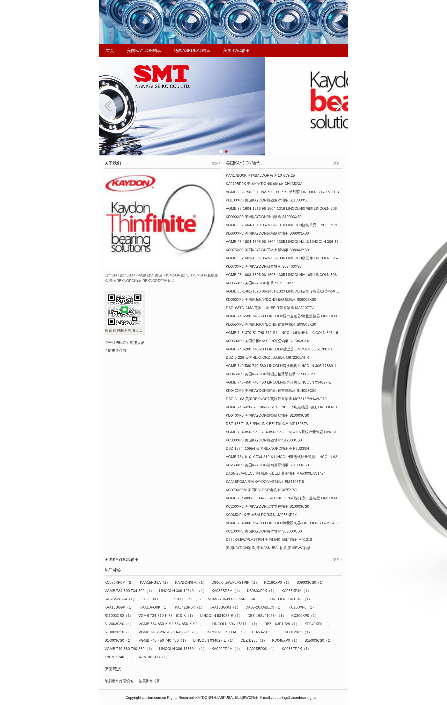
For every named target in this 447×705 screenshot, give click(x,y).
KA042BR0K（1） (189, 607)
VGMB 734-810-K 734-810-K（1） (166, 615)
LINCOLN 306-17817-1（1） (235, 624)
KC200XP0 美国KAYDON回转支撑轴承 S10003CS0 (267, 506)
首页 (110, 50)
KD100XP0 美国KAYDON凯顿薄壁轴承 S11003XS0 (267, 200)
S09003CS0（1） (310, 582)
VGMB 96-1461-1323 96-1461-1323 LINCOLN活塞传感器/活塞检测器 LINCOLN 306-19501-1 (302, 291)
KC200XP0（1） (155, 599)
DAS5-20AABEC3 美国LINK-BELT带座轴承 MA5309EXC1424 (276, 473)
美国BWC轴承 (236, 50)
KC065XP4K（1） (296, 591)
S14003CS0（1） (119, 640)
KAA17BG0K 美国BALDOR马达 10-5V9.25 (260, 175)
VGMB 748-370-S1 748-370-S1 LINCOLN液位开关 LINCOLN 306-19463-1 (287, 333)
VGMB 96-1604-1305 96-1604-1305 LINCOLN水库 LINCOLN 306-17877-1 (287, 241)
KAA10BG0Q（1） (154, 657)
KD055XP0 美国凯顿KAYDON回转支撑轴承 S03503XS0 (271, 324)
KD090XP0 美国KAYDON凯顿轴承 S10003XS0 (264, 217)
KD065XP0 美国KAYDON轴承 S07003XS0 (260, 283)
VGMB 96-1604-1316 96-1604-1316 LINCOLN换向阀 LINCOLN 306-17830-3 (289, 208)
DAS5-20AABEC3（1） (264, 607)
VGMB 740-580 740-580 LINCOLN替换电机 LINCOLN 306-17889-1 (281, 366)
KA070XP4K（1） (119, 657)
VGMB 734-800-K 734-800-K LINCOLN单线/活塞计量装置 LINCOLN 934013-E (290, 498)
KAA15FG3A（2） (155, 582)
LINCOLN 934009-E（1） (226, 632)
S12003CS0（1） (119, 624)
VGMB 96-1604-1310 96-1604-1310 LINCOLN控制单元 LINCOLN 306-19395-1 (290, 225)
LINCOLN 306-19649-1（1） (182, 591)
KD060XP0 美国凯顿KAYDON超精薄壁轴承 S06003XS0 (271, 299)
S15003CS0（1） (318, 640)
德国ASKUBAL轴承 (192, 50)
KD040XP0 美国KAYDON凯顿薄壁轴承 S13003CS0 (267, 415)
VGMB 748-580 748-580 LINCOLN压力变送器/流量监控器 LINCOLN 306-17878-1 (292, 316)
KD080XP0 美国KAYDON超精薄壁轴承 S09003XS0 (267, 233)
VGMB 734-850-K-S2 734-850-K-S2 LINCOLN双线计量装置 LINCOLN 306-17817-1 (294, 432)
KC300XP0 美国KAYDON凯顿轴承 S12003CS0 (264, 440)
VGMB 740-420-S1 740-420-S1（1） (169, 632)
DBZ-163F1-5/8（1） (281, 624)
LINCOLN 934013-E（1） (291, 599)
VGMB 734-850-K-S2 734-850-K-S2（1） (173, 624)
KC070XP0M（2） (120, 582)
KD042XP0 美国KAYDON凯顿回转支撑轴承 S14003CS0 (271, 390)
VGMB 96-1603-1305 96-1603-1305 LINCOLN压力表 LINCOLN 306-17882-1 (289, 275)
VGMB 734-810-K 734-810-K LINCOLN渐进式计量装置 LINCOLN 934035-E (287, 457)
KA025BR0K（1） (262, 649)
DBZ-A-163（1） (266, 632)
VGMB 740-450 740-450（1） (163, 640)
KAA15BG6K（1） (120, 607)
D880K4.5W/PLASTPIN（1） (235, 582)
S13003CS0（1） (119, 632)
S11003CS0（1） (119, 615)
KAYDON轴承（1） (190, 582)
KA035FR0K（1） (296, 649)
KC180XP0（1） (277, 582)
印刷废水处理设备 (119, 681)
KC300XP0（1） (304, 615)
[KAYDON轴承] (223, 106)
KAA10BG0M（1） (225, 607)
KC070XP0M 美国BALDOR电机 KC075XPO (261, 490)
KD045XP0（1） (285, 640)
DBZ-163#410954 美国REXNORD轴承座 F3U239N (267, 448)
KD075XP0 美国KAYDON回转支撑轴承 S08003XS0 (267, 250)
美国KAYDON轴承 (144, 50)
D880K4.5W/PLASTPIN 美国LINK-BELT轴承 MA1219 (269, 539)
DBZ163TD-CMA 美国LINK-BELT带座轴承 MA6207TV (270, 308)
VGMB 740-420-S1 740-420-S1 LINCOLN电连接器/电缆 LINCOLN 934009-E (288, 407)
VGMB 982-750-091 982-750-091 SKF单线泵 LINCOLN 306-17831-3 (282, 192)
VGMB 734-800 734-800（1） (129, 591)
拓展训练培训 (149, 681)
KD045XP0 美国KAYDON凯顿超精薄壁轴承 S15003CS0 (271, 374)
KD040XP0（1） (318, 624)
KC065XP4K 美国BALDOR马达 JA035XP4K (261, 515)
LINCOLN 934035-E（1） (221, 615)
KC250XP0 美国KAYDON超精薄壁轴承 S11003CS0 (267, 465)
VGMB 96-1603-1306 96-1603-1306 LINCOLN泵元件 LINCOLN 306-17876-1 (289, 258)
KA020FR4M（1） (227, 649)
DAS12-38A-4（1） (120, 599)
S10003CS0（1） (188, 599)
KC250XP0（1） (302, 607)
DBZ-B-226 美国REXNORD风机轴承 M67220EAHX (267, 357)
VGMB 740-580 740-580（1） (129, 649)
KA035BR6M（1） (227, 591)
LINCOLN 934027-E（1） (214, 640)
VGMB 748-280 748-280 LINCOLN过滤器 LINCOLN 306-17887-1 (279, 349)
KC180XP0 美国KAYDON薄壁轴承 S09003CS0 (264, 531)
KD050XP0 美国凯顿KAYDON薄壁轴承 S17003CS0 (267, 341)
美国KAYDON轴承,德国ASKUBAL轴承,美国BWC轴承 (268, 548)
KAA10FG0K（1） (155, 607)
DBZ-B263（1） (254, 640)
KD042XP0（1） (298, 632)
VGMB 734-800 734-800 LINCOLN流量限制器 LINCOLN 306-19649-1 (283, 523)
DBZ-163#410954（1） (267, 615)
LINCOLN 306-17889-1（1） (182, 649)
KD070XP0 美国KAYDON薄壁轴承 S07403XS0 (264, 266)
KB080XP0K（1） (261, 591)
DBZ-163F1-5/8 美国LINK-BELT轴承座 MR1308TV (267, 424)
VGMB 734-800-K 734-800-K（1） (236, 599)
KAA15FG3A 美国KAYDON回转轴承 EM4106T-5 (265, 481)
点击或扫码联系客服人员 (124, 343)
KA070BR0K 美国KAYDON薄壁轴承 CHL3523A (264, 184)
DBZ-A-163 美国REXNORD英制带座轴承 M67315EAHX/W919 (276, 399)
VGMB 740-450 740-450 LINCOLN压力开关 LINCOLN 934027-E (278, 382)
